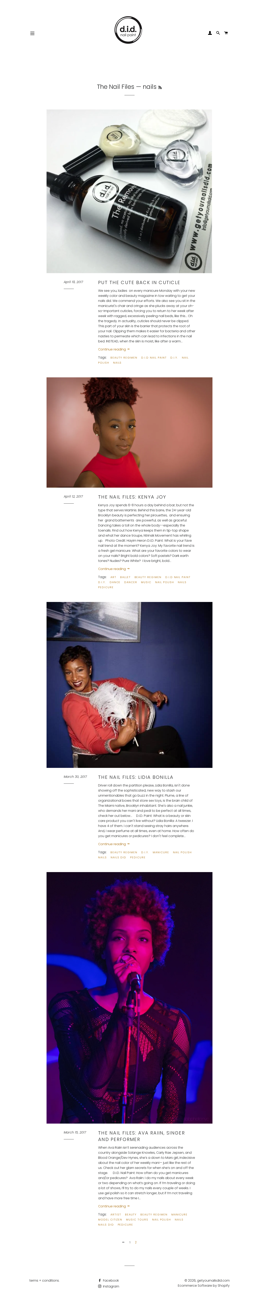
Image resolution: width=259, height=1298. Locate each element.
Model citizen (110, 1220)
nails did (118, 857)
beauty (131, 1214)
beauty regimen (123, 358)
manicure (161, 852)
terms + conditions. (44, 1280)
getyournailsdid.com (213, 1280)
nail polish (164, 582)
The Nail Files (115, 86)
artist (115, 1214)
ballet (125, 577)
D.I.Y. (174, 358)
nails (117, 363)
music (146, 582)
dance (115, 582)
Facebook (110, 1280)
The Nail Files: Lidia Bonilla (136, 777)
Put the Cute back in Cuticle (139, 282)
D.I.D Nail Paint (154, 358)
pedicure (106, 587)
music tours (137, 1220)
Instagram (110, 1286)
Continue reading (112, 349)
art (113, 577)
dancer (130, 582)
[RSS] (160, 87)
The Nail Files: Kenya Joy (132, 497)
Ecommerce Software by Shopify (204, 1285)
